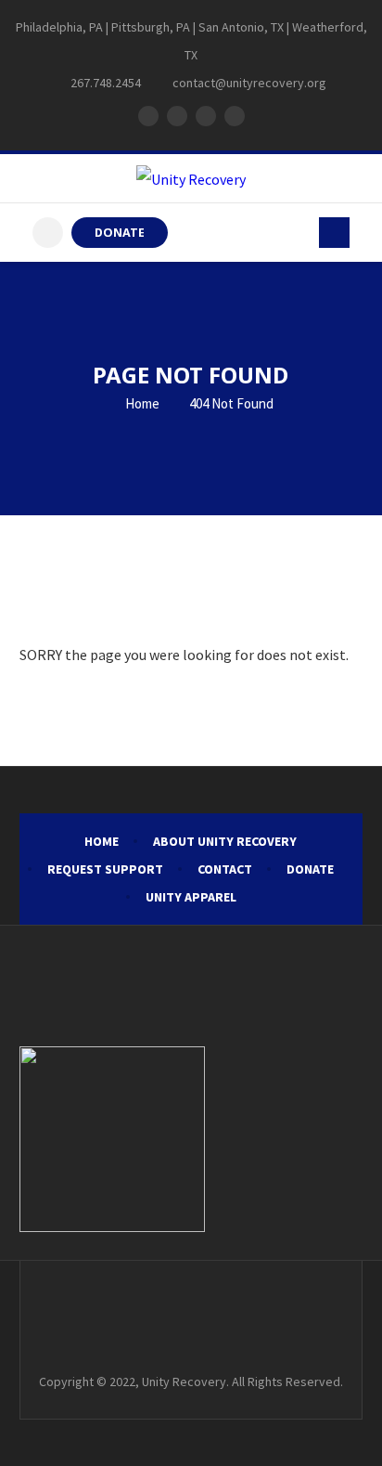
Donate (310, 869)
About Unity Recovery (225, 841)
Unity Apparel (191, 897)
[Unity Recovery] (191, 178)
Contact (224, 869)
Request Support (105, 869)
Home (140, 403)
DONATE (120, 232)
